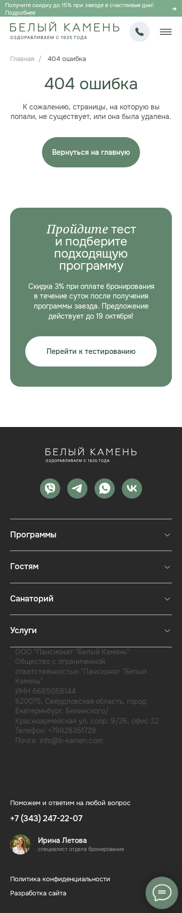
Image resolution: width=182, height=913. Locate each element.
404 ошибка (67, 58)
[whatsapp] (105, 488)
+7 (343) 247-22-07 (139, 32)
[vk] (132, 488)
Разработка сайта (38, 893)
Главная (22, 58)
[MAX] (50, 488)
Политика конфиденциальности (60, 879)
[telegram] (77, 488)
